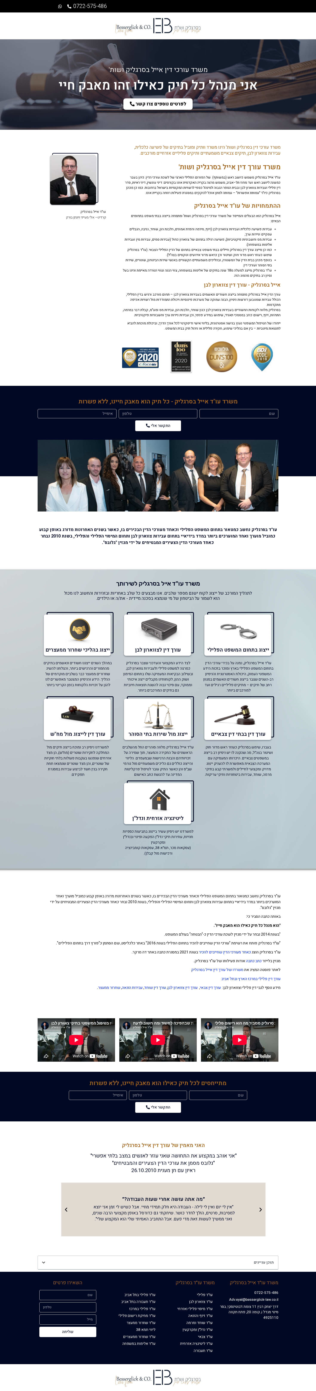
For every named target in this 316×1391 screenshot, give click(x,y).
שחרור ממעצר (109, 988)
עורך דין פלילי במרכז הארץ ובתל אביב (251, 979)
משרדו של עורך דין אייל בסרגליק (217, 970)
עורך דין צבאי (210, 988)
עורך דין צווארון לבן (182, 988)
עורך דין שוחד (155, 988)
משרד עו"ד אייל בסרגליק (254, 1282)
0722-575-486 (90, 6)
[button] (158, 104)
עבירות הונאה (132, 988)
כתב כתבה (254, 961)
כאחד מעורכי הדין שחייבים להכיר (225, 952)
